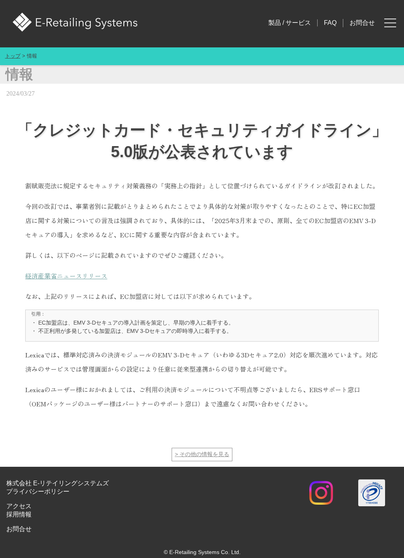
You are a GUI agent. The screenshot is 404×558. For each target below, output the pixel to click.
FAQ (330, 22)
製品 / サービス (289, 22)
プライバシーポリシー (37, 491)
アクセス (19, 506)
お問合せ (362, 22)
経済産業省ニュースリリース (66, 275)
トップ (13, 56)
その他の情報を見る (204, 454)
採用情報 (19, 514)
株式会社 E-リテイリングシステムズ (57, 483)
